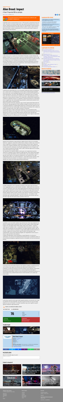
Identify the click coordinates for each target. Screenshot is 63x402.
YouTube (23, 393)
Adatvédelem (5, 395)
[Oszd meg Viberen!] (24, 349)
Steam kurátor (24, 396)
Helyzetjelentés (45, 65)
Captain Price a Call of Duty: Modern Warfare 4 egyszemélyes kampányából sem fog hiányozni (49, 22)
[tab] (20, 333)
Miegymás (42, 395)
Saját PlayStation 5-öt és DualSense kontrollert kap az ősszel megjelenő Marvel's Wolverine (50, 20)
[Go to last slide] (4, 330)
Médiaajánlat (5, 394)
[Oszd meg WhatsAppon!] (30, 349)
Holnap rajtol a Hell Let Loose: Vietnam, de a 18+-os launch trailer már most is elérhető (50, 25)
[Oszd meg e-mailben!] (59, 14)
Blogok (4, 398)
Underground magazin (44, 392)
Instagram (23, 394)
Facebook (23, 392)
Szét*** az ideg (45, 62)
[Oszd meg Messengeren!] (18, 349)
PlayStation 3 (19, 338)
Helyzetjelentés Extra (46, 54)
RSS (3, 396)
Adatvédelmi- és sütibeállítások (45, 399)
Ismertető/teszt (6, 6)
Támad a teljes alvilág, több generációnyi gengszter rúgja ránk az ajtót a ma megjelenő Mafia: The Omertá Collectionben (50, 30)
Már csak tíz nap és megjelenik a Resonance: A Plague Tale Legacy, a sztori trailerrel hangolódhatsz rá (50, 27)
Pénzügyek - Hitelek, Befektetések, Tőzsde (49, 64)
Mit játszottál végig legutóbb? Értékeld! (49, 66)
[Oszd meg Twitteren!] (57, 14)
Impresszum (5, 393)
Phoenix (6, 14)
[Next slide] (38, 330)
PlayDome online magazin (7, 390)
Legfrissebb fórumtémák (48, 48)
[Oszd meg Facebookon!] (55, 14)
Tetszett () (7, 309)
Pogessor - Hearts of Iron (44, 393)
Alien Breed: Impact (18, 336)
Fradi (44, 63)
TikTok (23, 397)
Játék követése (15, 309)
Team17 (17, 339)
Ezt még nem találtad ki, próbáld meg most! (50, 44)
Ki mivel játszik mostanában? (47, 49)
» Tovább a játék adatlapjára (17, 346)
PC (16, 338)
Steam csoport (24, 395)
